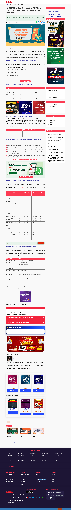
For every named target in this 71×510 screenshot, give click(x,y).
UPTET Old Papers (21, 460)
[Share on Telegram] (38, 22)
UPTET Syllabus (21, 455)
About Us (37, 474)
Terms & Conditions (60, 506)
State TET (22, 1)
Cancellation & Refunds (52, 506)
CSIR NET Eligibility (51, 111)
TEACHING (23, 479)
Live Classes (54, 476)
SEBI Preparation (9, 477)
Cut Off (8, 421)
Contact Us (38, 476)
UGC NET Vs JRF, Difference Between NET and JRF (56, 143)
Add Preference (41, 243)
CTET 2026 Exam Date (52, 118)
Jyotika (8, 22)
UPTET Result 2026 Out (53, 10)
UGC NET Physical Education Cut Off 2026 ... (38, 436)
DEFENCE (23, 481)
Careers (40, 479)
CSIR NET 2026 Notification (52, 104)
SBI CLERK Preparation (10, 476)
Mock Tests (53, 474)
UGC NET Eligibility (51, 95)
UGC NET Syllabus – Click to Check (20, 159)
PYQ (32, 1)
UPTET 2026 (20, 453)
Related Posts (8, 426)
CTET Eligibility (50, 122)
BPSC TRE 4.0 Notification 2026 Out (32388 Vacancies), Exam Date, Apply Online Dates (55, 152)
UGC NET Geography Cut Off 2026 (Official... (26, 436)
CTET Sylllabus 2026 (9, 455)
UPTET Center (20, 458)
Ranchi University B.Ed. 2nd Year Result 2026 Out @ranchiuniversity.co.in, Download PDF (55, 137)
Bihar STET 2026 (45, 460)
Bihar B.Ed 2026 (45, 453)
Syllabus (27, 1)
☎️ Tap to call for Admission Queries (25, 176)
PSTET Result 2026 (58, 455)
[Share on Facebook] (42, 22)
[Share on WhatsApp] (36, 22)
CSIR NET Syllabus (51, 106)
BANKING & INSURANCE (25, 474)
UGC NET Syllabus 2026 (52, 92)
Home (7, 4)
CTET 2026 (8, 453)
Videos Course (54, 477)
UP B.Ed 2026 (32, 460)
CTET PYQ (50, 124)
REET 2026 (44, 455)
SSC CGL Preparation (9, 481)
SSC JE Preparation (9, 479)
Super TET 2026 (45, 458)
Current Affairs (38, 466)
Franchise (38, 481)
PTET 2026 (32, 455)
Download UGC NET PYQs (32, 159)
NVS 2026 (32, 458)
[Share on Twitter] (44, 22)
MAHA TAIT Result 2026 (59, 453)
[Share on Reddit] (40, 22)
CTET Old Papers (9, 460)
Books (53, 481)
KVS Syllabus (57, 460)
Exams (16, 1)
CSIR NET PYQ (50, 108)
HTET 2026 (57, 458)
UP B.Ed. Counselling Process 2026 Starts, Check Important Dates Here (55, 155)
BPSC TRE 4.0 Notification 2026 (55, 13)
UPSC (22, 484)
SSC (22, 476)
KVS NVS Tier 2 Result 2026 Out (55, 14)
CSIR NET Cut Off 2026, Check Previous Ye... (12, 436)
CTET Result (8, 458)
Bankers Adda (23, 466)
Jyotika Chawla (16, 358)
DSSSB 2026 (32, 453)
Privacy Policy (67, 506)
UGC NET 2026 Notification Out (53, 90)
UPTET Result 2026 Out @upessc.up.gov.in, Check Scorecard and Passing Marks (55, 140)
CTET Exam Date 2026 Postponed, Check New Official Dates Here (56, 161)
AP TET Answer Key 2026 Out (55, 16)
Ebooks (53, 479)
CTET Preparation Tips (52, 126)
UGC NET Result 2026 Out (25, 81)
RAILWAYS (23, 477)
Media (37, 477)
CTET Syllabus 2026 (51, 120)
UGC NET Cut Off (19, 187)
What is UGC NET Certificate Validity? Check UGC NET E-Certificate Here (55, 149)
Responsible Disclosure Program (40, 506)
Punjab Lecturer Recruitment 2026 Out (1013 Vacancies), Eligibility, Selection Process (55, 134)
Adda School (54, 466)
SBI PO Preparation (9, 474)
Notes (36, 1)
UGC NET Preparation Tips (52, 97)
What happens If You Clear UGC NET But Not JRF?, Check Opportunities (55, 146)
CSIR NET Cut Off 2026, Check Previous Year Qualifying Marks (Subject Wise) (55, 158)
